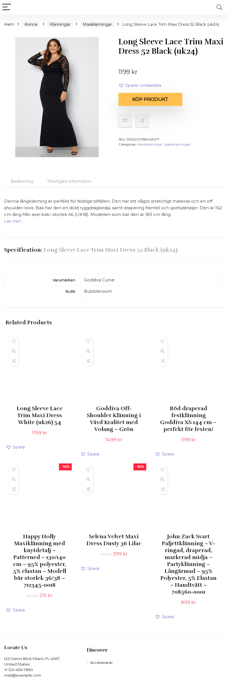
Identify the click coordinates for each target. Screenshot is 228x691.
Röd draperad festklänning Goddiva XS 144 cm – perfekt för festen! (188, 419)
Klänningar (60, 24)
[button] (139, 85)
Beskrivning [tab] (22, 181)
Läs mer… (14, 221)
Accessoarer (101, 662)
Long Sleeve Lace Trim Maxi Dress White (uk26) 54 (40, 415)
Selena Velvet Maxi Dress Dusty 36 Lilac (114, 540)
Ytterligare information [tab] (69, 181)
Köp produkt (150, 99)
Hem (9, 24)
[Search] (219, 7)
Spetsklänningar (177, 144)
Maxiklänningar (97, 24)
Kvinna (30, 24)
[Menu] (6, 7)
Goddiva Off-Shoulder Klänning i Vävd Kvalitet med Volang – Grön (114, 419)
